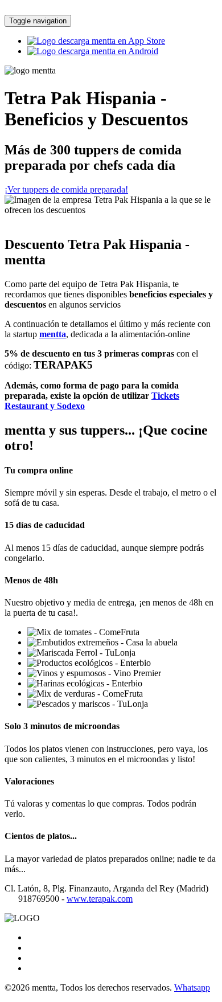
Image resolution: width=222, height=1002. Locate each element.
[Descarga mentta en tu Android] (92, 51)
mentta (52, 334)
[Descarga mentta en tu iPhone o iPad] (96, 41)
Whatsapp (192, 987)
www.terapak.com (100, 898)
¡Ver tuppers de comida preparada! (66, 189)
